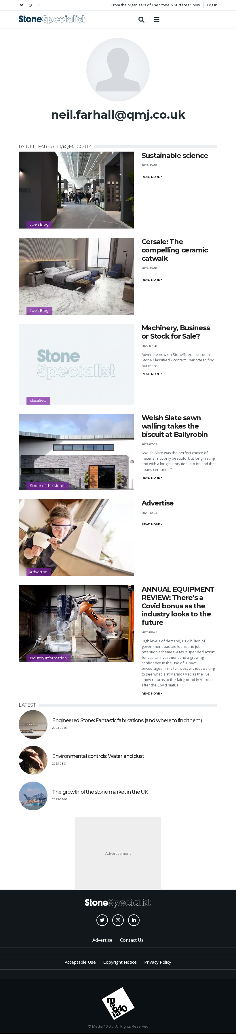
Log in (212, 4)
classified (38, 400)
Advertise (38, 572)
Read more (151, 176)
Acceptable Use (80, 962)
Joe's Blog (39, 224)
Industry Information (48, 658)
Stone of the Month (48, 486)
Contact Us (132, 940)
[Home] (52, 19)
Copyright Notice (120, 962)
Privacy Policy (157, 962)
